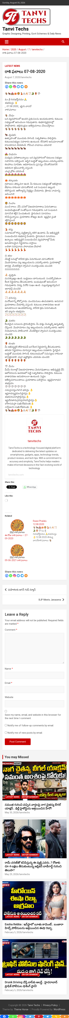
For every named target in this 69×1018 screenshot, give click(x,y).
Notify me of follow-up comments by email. (31, 725)
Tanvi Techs (15, 29)
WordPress (59, 1009)
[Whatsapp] (10, 86)
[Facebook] (6, 86)
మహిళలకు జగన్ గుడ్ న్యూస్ (22, 589)
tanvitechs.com (16, 474)
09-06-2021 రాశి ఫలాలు (16, 560)
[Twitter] (18, 86)
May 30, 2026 (11, 812)
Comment (11, 629)
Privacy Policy (50, 1005)
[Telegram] (22, 86)
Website (9, 697)
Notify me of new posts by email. (25, 732)
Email (8, 683)
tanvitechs (26, 77)
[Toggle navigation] (6, 41)
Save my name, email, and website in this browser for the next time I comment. (33, 716)
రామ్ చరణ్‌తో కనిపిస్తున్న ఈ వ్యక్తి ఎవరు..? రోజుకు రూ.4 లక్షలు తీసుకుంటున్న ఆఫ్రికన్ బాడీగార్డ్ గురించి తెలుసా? (33, 866)
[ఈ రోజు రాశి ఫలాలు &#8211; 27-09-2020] (17, 526)
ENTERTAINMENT (30, 797)
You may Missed (17, 757)
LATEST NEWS (12, 66)
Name (9, 668)
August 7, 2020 (12, 77)
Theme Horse (21, 1009)
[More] (26, 86)
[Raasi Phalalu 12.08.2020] (47, 530)
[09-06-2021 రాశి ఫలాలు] (17, 551)
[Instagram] (14, 86)
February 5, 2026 (13, 932)
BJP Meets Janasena (50, 599)
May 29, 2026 (11, 874)
